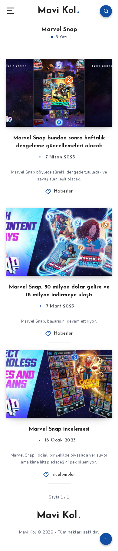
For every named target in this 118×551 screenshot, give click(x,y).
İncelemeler (63, 475)
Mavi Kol (57, 10)
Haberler (63, 191)
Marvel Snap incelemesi (59, 429)
